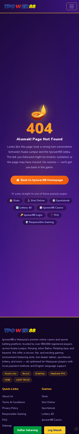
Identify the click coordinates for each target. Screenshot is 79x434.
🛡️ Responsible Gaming (39, 222)
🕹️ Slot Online (36, 200)
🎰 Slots (14, 200)
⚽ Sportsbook (60, 200)
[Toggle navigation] (72, 6)
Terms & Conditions (13, 402)
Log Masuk (55, 430)
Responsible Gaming (14, 414)
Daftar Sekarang (27, 430)
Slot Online (48, 402)
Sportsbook (48, 408)
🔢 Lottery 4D (24, 207)
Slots (45, 396)
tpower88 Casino (52, 420)
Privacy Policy (10, 408)
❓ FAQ (54, 215)
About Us (7, 396)
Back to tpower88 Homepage (42, 180)
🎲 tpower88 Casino (51, 207)
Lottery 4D (48, 414)
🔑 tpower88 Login (31, 215)
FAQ (4, 420)
